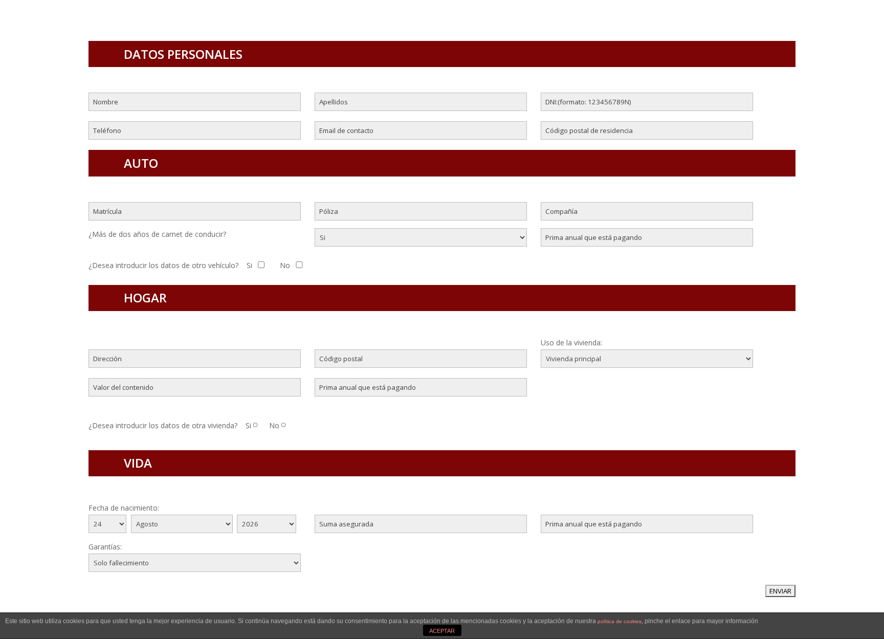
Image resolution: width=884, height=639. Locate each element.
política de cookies (620, 621)
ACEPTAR (442, 631)
